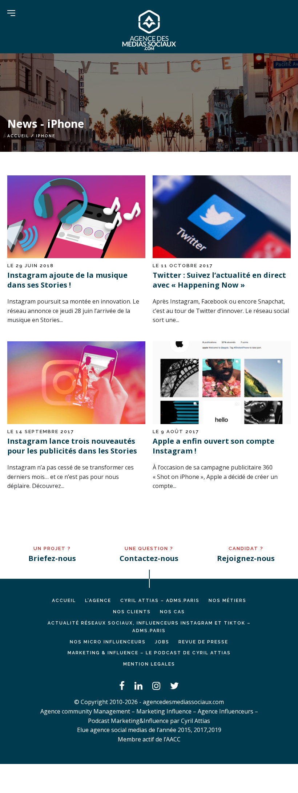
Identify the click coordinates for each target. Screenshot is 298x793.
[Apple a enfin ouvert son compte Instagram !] (222, 422)
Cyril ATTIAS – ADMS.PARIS (160, 600)
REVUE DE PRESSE (203, 641)
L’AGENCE (98, 600)
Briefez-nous (52, 558)
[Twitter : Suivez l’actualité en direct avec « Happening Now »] (222, 256)
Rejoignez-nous (246, 558)
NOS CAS (172, 611)
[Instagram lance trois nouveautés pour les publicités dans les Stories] (76, 422)
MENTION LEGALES (149, 664)
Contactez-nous (149, 558)
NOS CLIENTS (132, 611)
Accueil (18, 136)
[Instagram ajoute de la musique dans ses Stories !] (76, 256)
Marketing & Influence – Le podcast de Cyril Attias (149, 652)
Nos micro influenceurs (108, 641)
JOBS (162, 641)
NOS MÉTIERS (227, 600)
